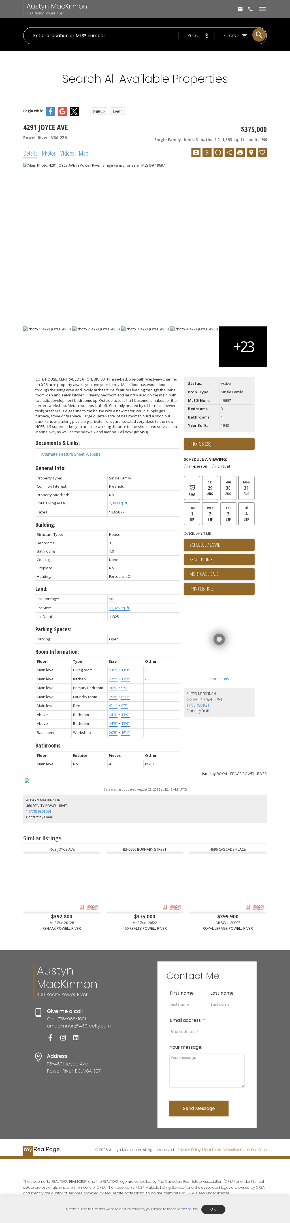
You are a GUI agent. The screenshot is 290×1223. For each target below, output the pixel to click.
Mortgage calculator (222, 574)
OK (213, 1209)
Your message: (186, 1047)
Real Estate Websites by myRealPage (235, 1149)
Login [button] (118, 111)
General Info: (50, 468)
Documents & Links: (57, 443)
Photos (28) (200, 443)
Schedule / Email (204, 544)
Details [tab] (30, 153)
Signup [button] (99, 111)
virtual (224, 466)
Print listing (201, 588)
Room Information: (57, 651)
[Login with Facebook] (50, 114)
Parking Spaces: (53, 629)
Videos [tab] (67, 153)
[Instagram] (66, 1039)
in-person (198, 466)
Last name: (222, 993)
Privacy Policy (189, 1149)
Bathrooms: (48, 745)
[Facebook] (53, 1039)
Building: (45, 524)
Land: (41, 589)
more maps (219, 678)
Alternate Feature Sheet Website (71, 454)
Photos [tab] (49, 153)
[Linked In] (78, 1039)
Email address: (186, 1020)
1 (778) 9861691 (198, 705)
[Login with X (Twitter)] (74, 114)
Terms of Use (187, 1209)
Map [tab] (83, 153)
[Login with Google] (62, 114)
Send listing (200, 559)
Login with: (33, 111)
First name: (182, 993)
